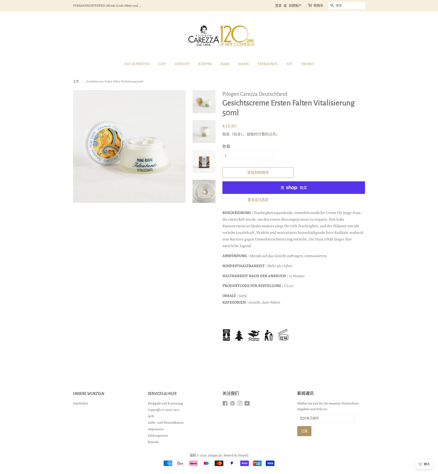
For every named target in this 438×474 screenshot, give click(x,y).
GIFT (162, 63)
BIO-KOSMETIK (137, 63)
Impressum (156, 429)
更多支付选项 (258, 199)
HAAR (224, 63)
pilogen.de (215, 455)
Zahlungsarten (158, 435)
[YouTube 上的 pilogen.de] (247, 404)
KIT (289, 63)
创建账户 (295, 5)
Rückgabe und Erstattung (165, 403)
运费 (272, 134)
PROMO (307, 63)
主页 (76, 81)
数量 (226, 146)
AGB (151, 416)
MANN (243, 63)
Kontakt (153, 442)
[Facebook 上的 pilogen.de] (225, 404)
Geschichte (80, 403)
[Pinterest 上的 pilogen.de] (232, 404)
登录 (278, 5)
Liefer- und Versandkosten (166, 422)
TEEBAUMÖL (268, 63)
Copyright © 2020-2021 (163, 409)
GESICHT (182, 63)
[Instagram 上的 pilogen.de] (239, 404)
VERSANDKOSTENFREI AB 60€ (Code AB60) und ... (107, 5)
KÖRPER (205, 63)
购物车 (318, 5)
